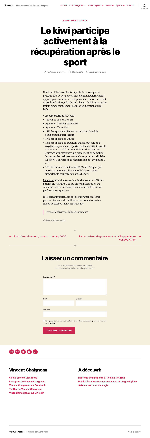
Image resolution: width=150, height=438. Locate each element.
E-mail (79, 299)
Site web (46, 310)
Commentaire (49, 277)
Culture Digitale (76, 5)
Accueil (63, 5)
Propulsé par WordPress (37, 432)
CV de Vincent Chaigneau (23, 377)
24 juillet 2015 (77, 72)
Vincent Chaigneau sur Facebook (27, 385)
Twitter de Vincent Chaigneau (25, 389)
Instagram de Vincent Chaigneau (27, 381)
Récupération (60, 220)
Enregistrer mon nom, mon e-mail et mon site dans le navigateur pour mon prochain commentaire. (75, 322)
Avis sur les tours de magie (93, 385)
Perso (108, 5)
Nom (45, 299)
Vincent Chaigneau (57, 72)
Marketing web (94, 5)
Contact (130, 5)
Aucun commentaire (97, 72)
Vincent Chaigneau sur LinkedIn (26, 392)
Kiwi (52, 220)
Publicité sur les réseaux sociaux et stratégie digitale (107, 381)
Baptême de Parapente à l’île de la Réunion (101, 377)
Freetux (9, 5)
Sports (119, 5)
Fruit (48, 220)
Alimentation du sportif (75, 21)
